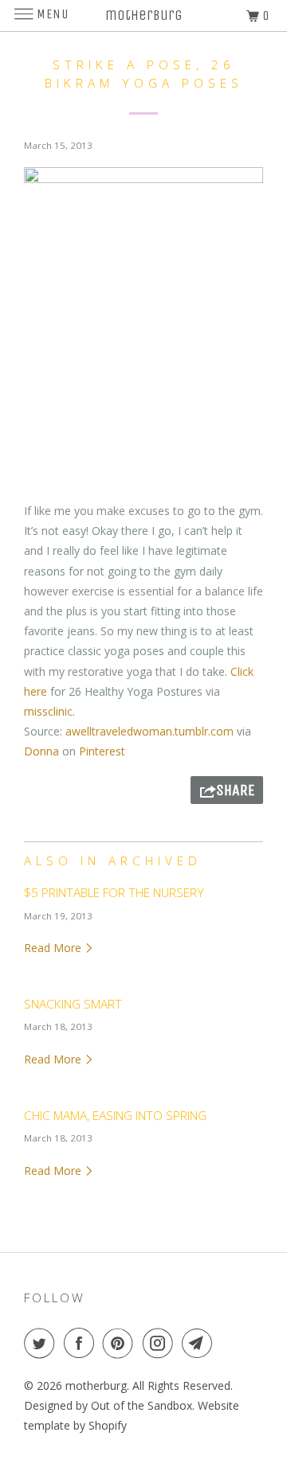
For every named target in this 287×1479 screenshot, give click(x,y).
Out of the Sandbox (141, 1405)
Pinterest (102, 751)
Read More (54, 947)
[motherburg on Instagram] (161, 1343)
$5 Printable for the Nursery (114, 892)
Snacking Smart (73, 1004)
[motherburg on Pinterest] (121, 1343)
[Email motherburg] (200, 1343)
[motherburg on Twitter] (42, 1343)
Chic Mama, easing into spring (115, 1115)
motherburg (96, 1385)
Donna (41, 751)
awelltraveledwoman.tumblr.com (149, 731)
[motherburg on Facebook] (82, 1343)
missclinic (48, 711)
